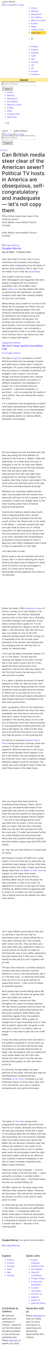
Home (34, 8)
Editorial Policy (38, 1303)
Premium (35, 74)
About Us (35, 1300)
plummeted (34, 271)
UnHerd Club (37, 29)
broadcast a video (33, 608)
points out (13, 289)
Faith (33, 56)
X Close (3, 150)
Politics (34, 46)
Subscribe (36, 32)
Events (34, 23)
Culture (34, 49)
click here (13, 1340)
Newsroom (36, 14)
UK (32, 65)
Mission (34, 11)
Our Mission (36, 1269)
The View (19, 1121)
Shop (33, 26)
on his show (18, 1079)
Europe (34, 71)
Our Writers (36, 17)
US (32, 68)
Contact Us (36, 1294)
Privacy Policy (38, 1278)
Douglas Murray (11, 248)
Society (34, 62)
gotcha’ (18, 358)
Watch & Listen (38, 20)
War (33, 59)
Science (35, 52)
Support (35, 1297)
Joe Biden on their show (31, 870)
